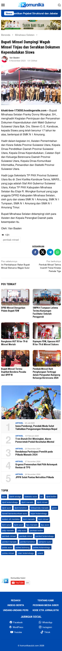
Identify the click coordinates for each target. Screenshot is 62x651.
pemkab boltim (36, 530)
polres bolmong (23, 547)
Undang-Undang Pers (15, 610)
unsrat (40, 553)
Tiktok (47, 632)
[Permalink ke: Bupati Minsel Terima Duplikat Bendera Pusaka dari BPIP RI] (15, 358)
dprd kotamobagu (10, 502)
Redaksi (16, 600)
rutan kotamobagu (26, 553)
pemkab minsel (11, 239)
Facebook (18, 622)
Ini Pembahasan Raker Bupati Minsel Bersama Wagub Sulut (15, 264)
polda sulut (7, 547)
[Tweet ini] (42, 252)
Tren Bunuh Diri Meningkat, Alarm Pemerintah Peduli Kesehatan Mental (34, 440)
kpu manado (32, 524)
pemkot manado (9, 541)
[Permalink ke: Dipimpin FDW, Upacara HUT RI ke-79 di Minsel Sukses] (47, 330)
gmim (54, 507)
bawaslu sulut (31, 496)
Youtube (18, 632)
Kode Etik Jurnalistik (46, 610)
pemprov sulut (45, 541)
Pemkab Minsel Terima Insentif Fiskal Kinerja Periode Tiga (50, 266)
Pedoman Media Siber (46, 605)
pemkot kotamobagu (45, 536)
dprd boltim (51, 496)
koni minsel (43, 519)
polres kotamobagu (41, 547)
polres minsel (8, 553)
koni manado (29, 519)
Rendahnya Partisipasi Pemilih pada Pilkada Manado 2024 (34, 453)
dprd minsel (42, 502)
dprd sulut (6, 507)
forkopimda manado (40, 507)
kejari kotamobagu (39, 513)
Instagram (47, 627)
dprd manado (27, 502)
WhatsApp (47, 622)
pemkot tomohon (27, 541)
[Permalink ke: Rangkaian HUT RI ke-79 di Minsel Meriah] (15, 330)
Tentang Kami (46, 600)
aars (4, 496)
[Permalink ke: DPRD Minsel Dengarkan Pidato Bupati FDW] (15, 297)
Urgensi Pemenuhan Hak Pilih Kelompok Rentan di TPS (36, 466)
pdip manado (8, 530)
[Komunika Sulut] (31, 4)
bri (42, 496)
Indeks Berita (15, 605)
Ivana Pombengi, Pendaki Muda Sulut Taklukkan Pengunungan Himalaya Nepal (36, 428)
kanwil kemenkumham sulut (14, 513)
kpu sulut (45, 524)
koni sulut (6, 524)
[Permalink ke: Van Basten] (4, 58)
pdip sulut (22, 530)
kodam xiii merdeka (11, 519)
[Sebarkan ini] (35, 252)
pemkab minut (25, 536)
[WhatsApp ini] (57, 252)
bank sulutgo (15, 496)
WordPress (18, 627)
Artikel (19, 423)
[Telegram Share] (50, 252)
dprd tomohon (21, 507)
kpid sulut (18, 524)
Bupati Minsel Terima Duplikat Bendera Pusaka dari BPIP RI (13, 372)
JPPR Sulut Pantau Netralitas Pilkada (34, 477)
